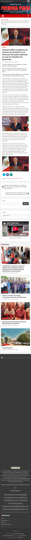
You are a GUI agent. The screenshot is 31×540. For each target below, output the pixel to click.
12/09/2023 (5, 273)
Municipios (5, 244)
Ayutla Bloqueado (7, 348)
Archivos (4, 212)
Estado (4, 47)
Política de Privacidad (6, 524)
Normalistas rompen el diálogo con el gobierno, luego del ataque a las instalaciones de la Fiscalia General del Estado (15, 187)
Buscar (3, 200)
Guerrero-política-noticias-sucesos (15, 178)
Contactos (3, 522)
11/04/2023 (5, 299)
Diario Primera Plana (19, 533)
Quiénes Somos (5, 520)
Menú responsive (28, 1)
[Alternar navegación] (3, 16)
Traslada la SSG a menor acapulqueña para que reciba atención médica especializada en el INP (16, 193)
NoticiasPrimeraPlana (13, 62)
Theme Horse (23, 535)
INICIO (2, 518)
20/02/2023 (5, 325)
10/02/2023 (5, 349)
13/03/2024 (5, 62)
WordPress (20, 537)
